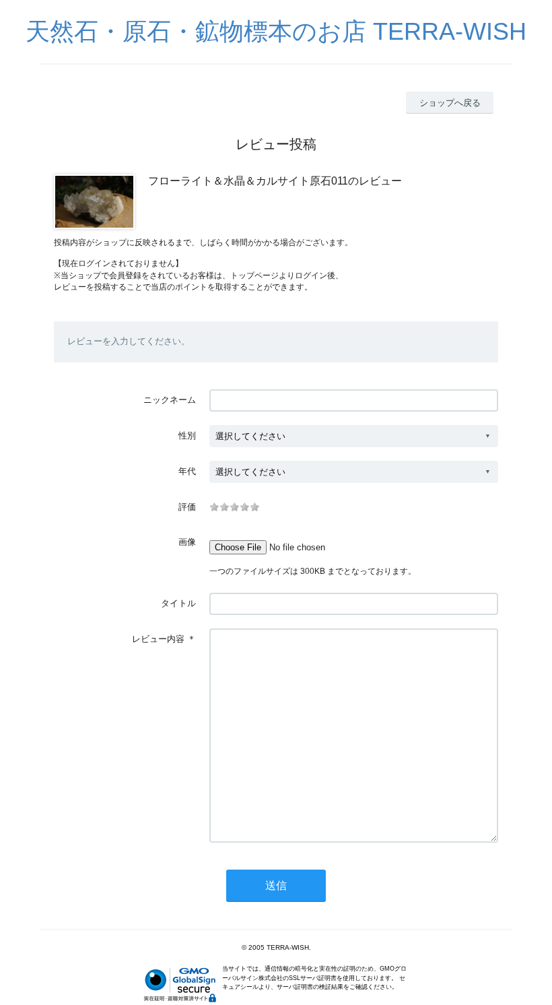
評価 (187, 507)
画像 (187, 542)
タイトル (178, 603)
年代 (187, 471)
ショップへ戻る (450, 103)
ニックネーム (169, 400)
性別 (187, 435)
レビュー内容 (158, 639)
